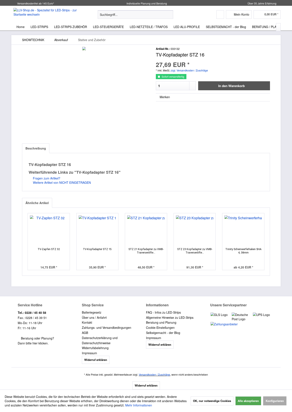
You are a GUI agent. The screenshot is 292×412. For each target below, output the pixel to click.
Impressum (89, 353)
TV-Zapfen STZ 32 (49, 249)
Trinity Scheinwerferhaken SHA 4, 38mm (243, 250)
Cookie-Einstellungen (160, 327)
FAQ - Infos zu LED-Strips (163, 312)
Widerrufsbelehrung (95, 348)
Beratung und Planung (161, 322)
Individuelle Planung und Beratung (146, 3)
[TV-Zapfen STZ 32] (49, 230)
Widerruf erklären (95, 360)
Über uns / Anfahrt (94, 317)
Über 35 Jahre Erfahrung (262, 3)
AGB (85, 332)
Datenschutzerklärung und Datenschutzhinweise (100, 340)
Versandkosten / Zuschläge (154, 374)
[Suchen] (169, 14)
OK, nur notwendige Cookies (212, 401)
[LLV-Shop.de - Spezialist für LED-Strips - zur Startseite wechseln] (45, 14)
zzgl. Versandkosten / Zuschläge (189, 70)
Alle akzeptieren (248, 401)
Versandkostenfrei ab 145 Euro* (35, 3)
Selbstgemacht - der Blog (163, 332)
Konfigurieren (275, 401)
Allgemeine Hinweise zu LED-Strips (169, 317)
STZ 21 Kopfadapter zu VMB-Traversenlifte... (146, 250)
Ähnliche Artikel (37, 203)
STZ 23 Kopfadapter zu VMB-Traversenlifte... (194, 250)
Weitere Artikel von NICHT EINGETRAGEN (61, 182)
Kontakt (87, 322)
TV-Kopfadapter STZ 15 (97, 249)
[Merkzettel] (220, 14)
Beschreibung (35, 148)
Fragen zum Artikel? (46, 178)
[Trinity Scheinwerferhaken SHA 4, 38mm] (243, 230)
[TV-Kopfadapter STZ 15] (97, 230)
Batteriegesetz (91, 312)
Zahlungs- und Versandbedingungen (106, 327)
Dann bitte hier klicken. (33, 343)
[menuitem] (135, 14)
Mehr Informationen (138, 405)
